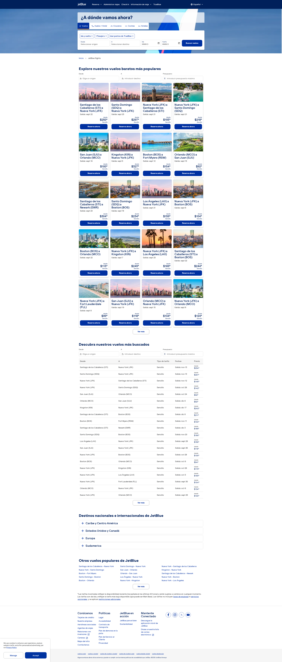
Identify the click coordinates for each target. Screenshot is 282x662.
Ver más (141, 586)
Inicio (81, 58)
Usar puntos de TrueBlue (121, 36)
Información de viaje (141, 4)
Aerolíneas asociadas (87, 624)
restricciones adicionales (110, 599)
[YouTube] (188, 614)
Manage (13, 655)
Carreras (83, 638)
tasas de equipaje (180, 597)
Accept (36, 655)
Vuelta (164, 42)
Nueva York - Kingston (130, 580)
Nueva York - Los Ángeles (173, 580)
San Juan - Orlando (128, 570)
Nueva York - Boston (171, 577)
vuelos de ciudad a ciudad (108, 654)
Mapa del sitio (84, 641)
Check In (125, 4)
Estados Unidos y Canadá (102, 530)
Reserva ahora (94, 126)
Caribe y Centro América (102, 523)
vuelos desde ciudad (143, 654)
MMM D (145, 44)
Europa (90, 538)
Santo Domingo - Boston (90, 577)
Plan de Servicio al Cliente (106, 638)
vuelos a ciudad (93, 654)
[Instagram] (175, 614)
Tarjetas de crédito (86, 617)
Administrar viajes (112, 4)
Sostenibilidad (126, 624)
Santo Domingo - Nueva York (133, 566)
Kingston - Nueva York (171, 570)
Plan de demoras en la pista (108, 632)
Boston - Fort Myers (87, 573)
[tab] (83, 26)
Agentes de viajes (85, 628)
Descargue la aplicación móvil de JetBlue (149, 623)
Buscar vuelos (192, 43)
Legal (101, 617)
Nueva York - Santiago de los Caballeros (179, 566)
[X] (181, 614)
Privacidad (103, 643)
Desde (83, 42)
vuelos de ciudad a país (126, 654)
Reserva (97, 4)
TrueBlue (157, 4)
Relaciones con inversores (84, 633)
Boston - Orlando (86, 580)
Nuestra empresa (85, 621)
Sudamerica (93, 545)
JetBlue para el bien (128, 620)
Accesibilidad (105, 621)
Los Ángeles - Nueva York (131, 577)
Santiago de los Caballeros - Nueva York (96, 566)
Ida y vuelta (86, 36)
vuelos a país (82, 654)
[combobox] (95, 44)
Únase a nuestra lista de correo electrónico (150, 632)
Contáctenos (83, 645)
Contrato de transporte (104, 625)
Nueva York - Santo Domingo (91, 570)
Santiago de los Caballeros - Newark (177, 573)
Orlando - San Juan (128, 573)
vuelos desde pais (158, 654)
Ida (143, 42)
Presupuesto (167, 74)
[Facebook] (168, 614)
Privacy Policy (11, 648)
